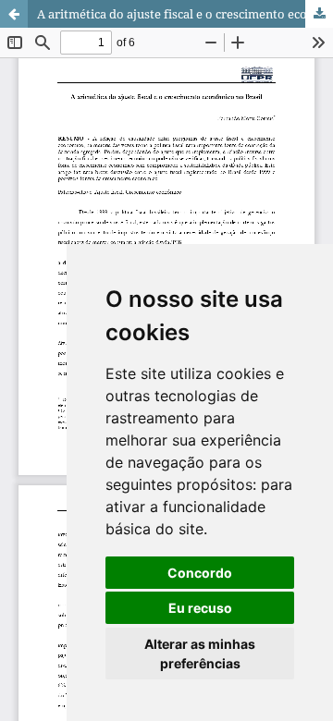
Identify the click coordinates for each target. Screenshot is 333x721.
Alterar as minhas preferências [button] (199, 653)
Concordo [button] (199, 572)
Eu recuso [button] (200, 608)
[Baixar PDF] (319, 14)
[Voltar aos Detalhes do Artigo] (14, 14)
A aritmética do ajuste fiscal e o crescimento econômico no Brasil (185, 14)
